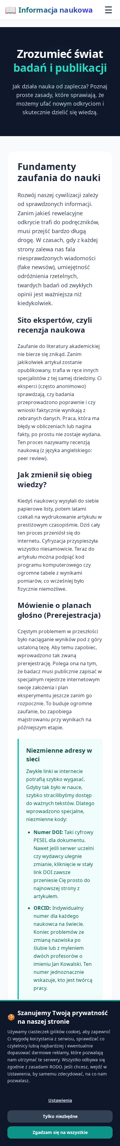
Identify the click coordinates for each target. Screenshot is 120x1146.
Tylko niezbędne (60, 1116)
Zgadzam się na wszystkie (60, 1132)
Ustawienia (60, 1100)
